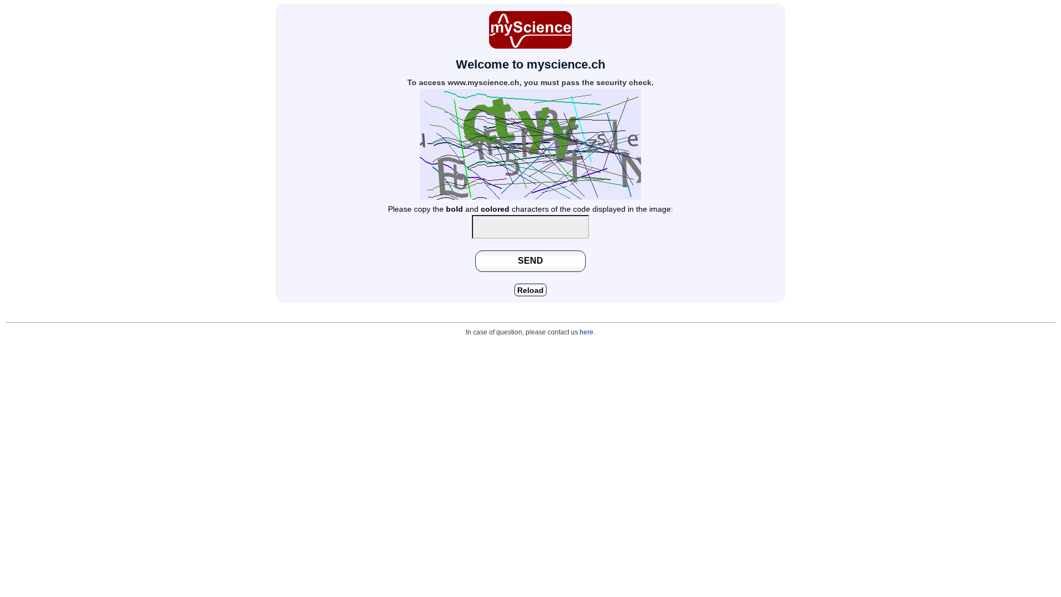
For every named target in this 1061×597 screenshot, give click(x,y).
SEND (530, 260)
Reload (530, 290)
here (586, 332)
